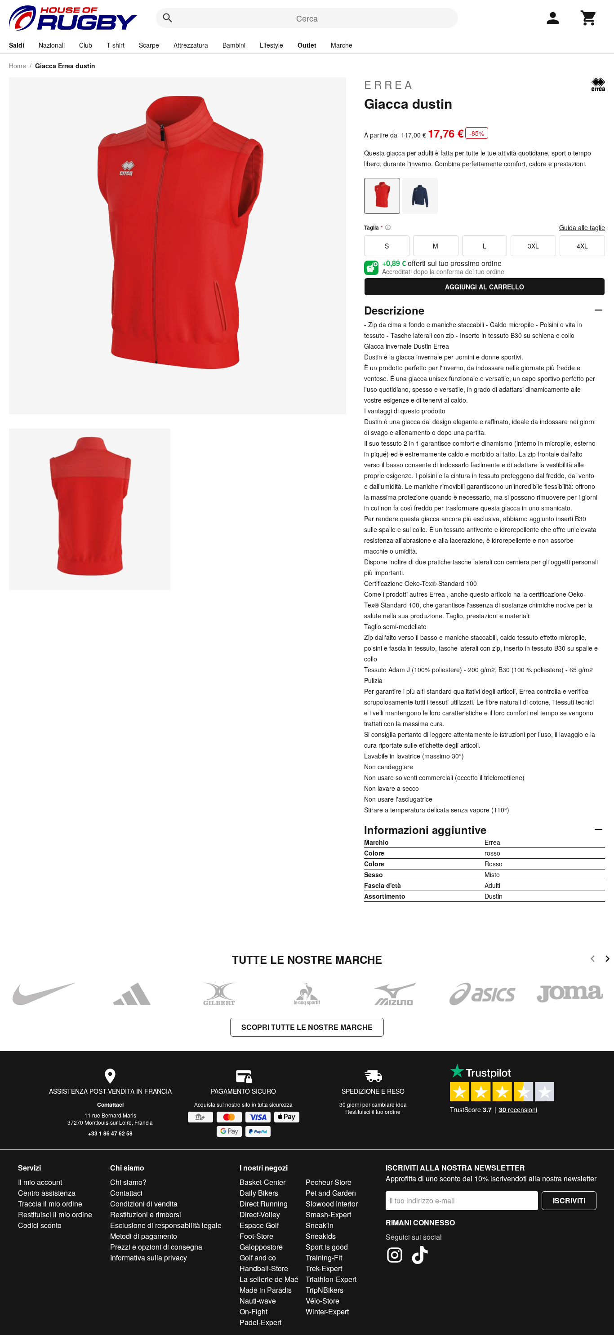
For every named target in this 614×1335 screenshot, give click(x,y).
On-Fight (253, 1311)
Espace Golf (259, 1225)
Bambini (233, 44)
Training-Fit (324, 1257)
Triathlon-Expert (331, 1279)
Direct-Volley (260, 1214)
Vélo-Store (322, 1300)
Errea (389, 84)
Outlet (307, 44)
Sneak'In (320, 1225)
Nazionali (52, 44)
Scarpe (149, 44)
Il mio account (40, 1182)
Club (85, 44)
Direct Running (264, 1203)
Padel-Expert (260, 1322)
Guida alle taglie (582, 227)
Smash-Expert (328, 1214)
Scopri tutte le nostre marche (307, 1027)
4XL (582, 245)
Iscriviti (569, 1200)
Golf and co (258, 1257)
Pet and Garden (331, 1193)
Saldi (16, 44)
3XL (533, 245)
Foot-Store (256, 1236)
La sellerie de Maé (269, 1279)
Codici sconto (40, 1225)
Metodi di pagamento (143, 1236)
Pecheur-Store (328, 1182)
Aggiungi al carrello (484, 286)
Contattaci (110, 1104)
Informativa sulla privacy (148, 1257)
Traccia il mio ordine (50, 1203)
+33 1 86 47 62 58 (110, 1133)
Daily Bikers (259, 1193)
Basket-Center (262, 1182)
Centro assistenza (47, 1193)
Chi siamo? (128, 1182)
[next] (607, 960)
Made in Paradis (266, 1290)
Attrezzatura (191, 44)
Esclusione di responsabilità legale (166, 1225)
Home (17, 65)
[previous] (592, 960)
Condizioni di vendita (144, 1203)
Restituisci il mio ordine (55, 1214)
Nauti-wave (258, 1300)
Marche (341, 44)
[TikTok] (420, 1256)
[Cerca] (167, 18)
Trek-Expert (324, 1268)
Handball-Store (264, 1268)
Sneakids (321, 1236)
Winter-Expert (327, 1311)
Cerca (307, 18)
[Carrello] (589, 18)
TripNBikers (324, 1290)
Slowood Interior (332, 1203)
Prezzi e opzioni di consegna (156, 1247)
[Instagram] (395, 1256)
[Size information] (388, 227)
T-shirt (116, 44)
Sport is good (327, 1247)
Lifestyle (271, 44)
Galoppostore (261, 1247)
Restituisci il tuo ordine (372, 1111)
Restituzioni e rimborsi (145, 1214)
